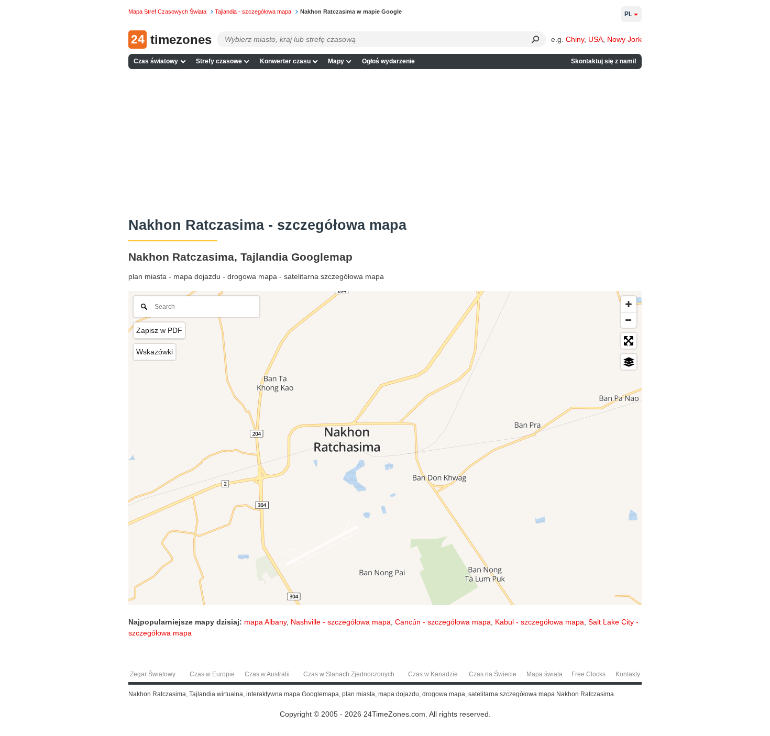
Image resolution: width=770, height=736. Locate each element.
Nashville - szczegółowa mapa (341, 622)
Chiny (575, 39)
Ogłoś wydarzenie (388, 61)
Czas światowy (156, 61)
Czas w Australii (267, 674)
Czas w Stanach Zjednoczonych (348, 674)
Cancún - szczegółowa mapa (443, 622)
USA (595, 39)
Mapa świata (544, 674)
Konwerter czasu (285, 61)
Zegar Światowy (152, 674)
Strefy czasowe (219, 61)
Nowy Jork (624, 39)
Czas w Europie (212, 674)
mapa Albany (265, 622)
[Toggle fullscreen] (628, 341)
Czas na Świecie (492, 674)
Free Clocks (588, 674)
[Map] (385, 448)
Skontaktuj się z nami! (603, 61)
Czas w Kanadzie (433, 674)
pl (628, 14)
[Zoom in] (628, 304)
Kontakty (627, 674)
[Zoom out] (628, 320)
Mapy (336, 61)
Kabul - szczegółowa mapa (539, 622)
